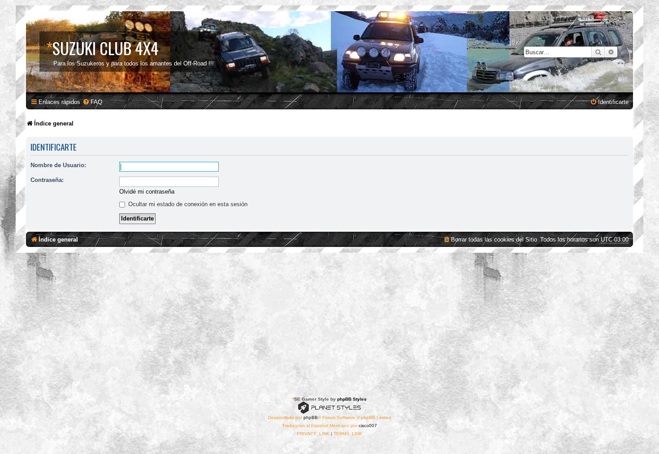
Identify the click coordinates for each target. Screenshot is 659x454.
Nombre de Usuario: (58, 165)
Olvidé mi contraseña (146, 191)
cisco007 (368, 425)
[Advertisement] (329, 320)
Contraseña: (47, 180)
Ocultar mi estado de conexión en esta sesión (186, 204)
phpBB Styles (352, 399)
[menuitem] (92, 101)
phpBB (310, 417)
